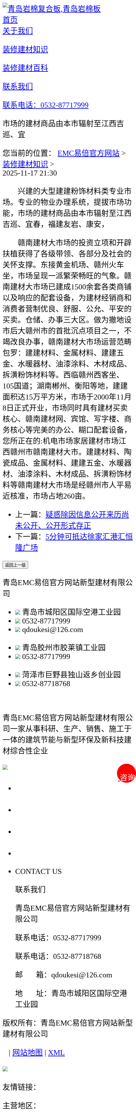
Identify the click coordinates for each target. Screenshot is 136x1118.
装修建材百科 (41, 831)
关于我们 (33, 788)
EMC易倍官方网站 (89, 153)
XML (56, 1052)
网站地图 (27, 1052)
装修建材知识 (25, 164)
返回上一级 (15, 565)
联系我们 (33, 853)
